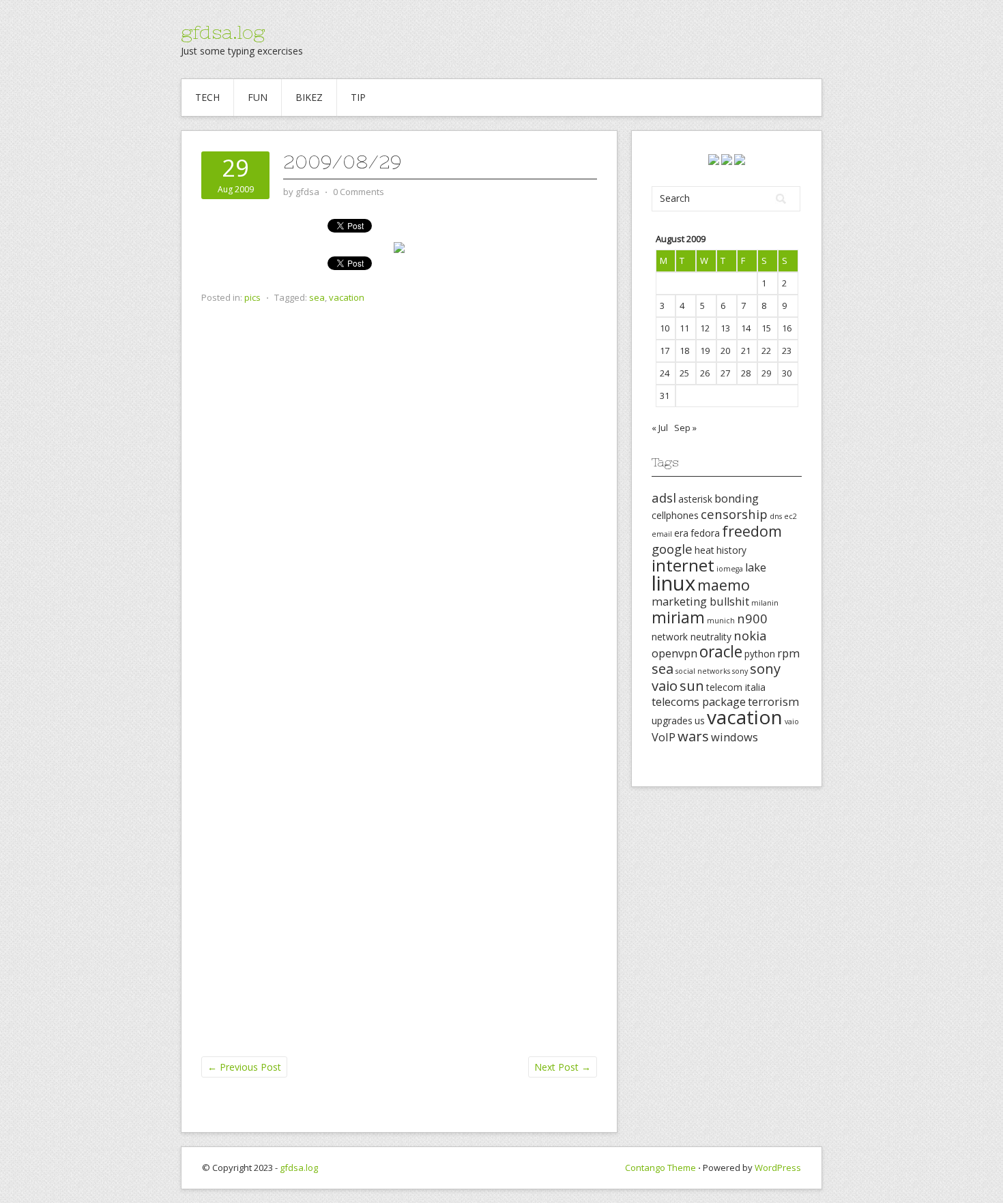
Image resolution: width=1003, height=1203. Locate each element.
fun (257, 97)
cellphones (675, 515)
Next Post (562, 1066)
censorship (734, 513)
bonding (736, 498)
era (681, 532)
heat (704, 550)
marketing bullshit (700, 601)
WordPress (778, 1167)
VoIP (663, 737)
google (672, 548)
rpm (788, 653)
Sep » (685, 427)
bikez (309, 97)
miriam (678, 617)
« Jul (660, 427)
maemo (723, 585)
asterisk (695, 498)
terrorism (773, 701)
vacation (346, 297)
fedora (705, 532)
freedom (752, 531)
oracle (720, 651)
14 (746, 328)
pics (252, 297)
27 (725, 373)
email (662, 534)
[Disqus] (399, 529)
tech (207, 97)
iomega (729, 569)
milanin (765, 603)
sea (317, 297)
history (731, 550)
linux (673, 583)
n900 (752, 618)
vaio (792, 721)
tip (358, 97)
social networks (702, 671)
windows (734, 737)
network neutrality (691, 636)
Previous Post (244, 1066)
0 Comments (358, 191)
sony (740, 671)
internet (683, 565)
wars (693, 735)
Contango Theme (660, 1167)
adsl (664, 497)
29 (766, 373)
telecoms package (699, 701)
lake (755, 567)
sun (692, 685)
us (700, 720)
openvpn (674, 653)
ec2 (790, 516)
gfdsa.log (223, 32)
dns (776, 516)
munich (721, 620)
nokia (750, 635)
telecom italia (736, 687)
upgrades (672, 720)
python (759, 653)
